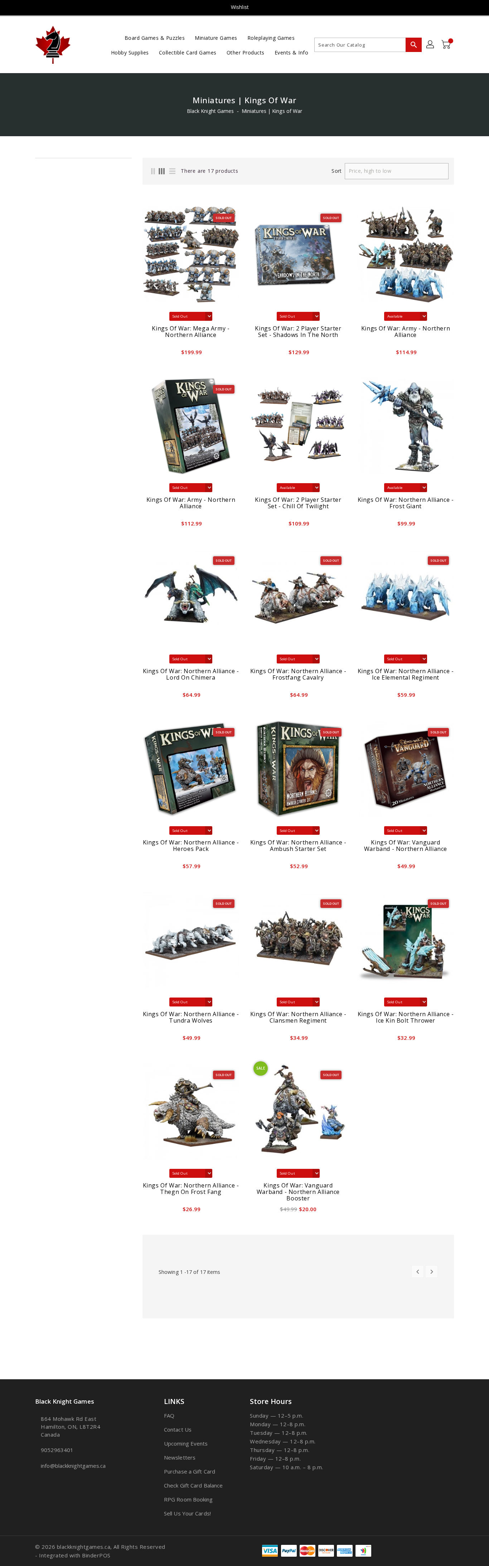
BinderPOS (96, 1555)
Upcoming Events (186, 1443)
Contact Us (178, 1429)
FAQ (169, 1415)
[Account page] (430, 45)
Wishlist (240, 7)
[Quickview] (150, 354)
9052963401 (57, 1449)
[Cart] (447, 45)
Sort (336, 170)
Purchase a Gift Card (189, 1471)
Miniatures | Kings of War (272, 111)
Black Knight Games (210, 111)
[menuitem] (154, 37)
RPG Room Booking (188, 1499)
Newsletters (179, 1457)
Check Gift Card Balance (193, 1485)
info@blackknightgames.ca (73, 1465)
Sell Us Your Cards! (187, 1513)
